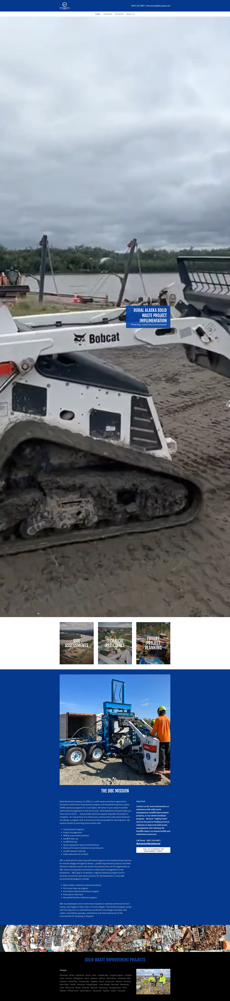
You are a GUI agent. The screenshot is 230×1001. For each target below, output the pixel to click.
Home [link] (98, 14)
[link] (65, 5)
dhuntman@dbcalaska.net (148, 843)
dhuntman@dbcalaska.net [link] (158, 5)
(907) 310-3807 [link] (138, 5)
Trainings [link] (107, 14)
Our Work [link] (119, 14)
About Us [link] (130, 14)
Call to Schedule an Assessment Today (153, 850)
